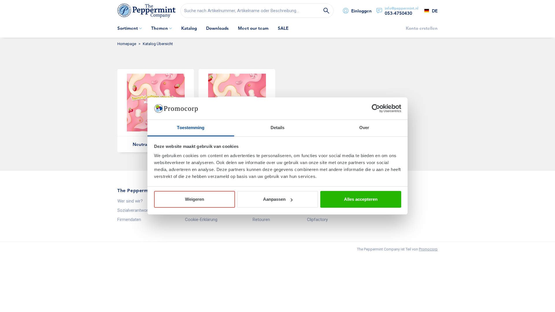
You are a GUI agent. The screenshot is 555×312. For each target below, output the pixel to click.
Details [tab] (278, 127)
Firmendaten (129, 219)
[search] (257, 10)
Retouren (261, 219)
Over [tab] (364, 127)
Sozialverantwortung (136, 210)
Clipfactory (317, 219)
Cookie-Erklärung (201, 219)
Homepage (126, 44)
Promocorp (428, 249)
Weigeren (194, 199)
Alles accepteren (361, 199)
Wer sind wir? (130, 201)
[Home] (146, 10)
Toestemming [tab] (190, 127)
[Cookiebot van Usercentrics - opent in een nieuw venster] (376, 108)
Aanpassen (274, 199)
